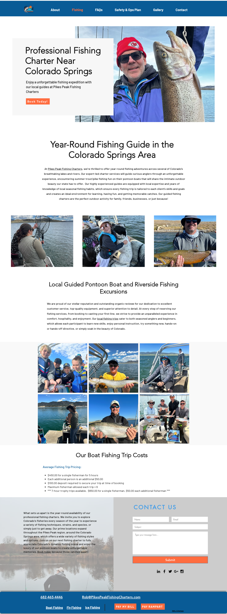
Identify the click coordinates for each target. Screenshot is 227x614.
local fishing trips (107, 318)
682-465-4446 (51, 597)
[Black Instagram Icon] (182, 571)
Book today (44, 551)
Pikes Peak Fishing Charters (65, 168)
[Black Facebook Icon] (164, 571)
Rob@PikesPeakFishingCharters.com (111, 597)
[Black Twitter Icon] (170, 571)
